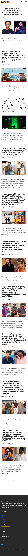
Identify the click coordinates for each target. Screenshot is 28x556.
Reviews (3, 517)
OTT (2, 519)
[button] (22, 2)
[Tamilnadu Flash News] (5, 2)
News (3, 515)
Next (13, 480)
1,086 (8, 480)
